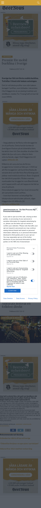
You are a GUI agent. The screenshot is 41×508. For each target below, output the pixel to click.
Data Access (20, 298)
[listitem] (20, 248)
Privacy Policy (33, 298)
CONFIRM (12, 290)
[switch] (32, 254)
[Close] (37, 210)
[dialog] (20, 254)
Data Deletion (8, 298)
